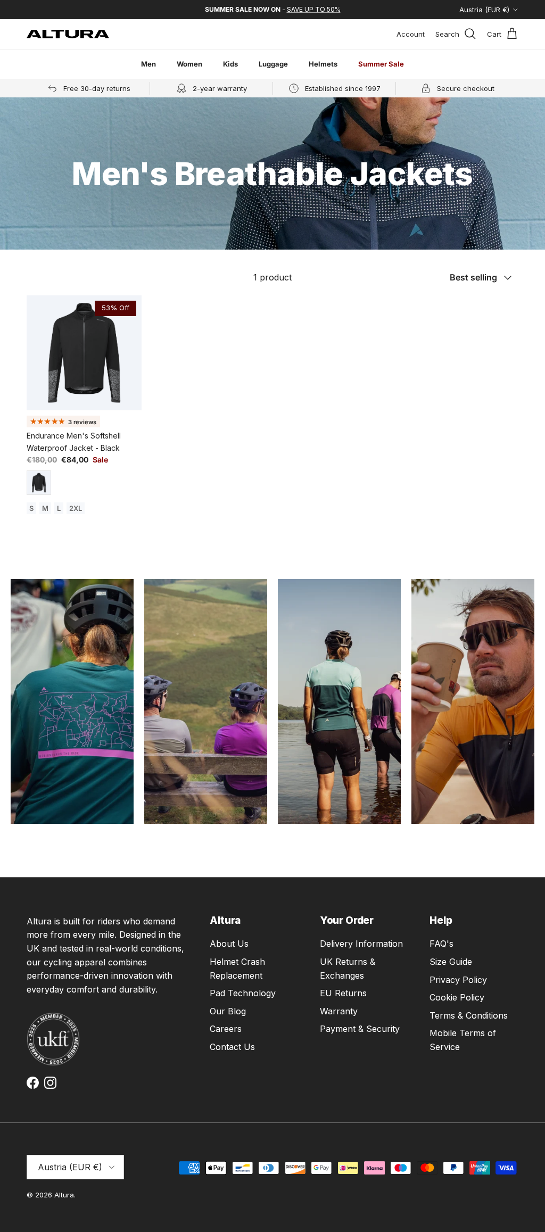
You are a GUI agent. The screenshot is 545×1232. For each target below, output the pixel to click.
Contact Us (232, 1046)
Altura (64, 1194)
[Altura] (68, 34)
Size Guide (451, 961)
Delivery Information (361, 943)
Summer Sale (381, 64)
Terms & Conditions (469, 1015)
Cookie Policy (457, 997)
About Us (229, 943)
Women (189, 64)
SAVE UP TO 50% (314, 9)
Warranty (339, 1011)
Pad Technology (243, 993)
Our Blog (228, 1011)
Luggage (273, 64)
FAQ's (441, 943)
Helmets (323, 64)
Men (148, 64)
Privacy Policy (458, 979)
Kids (230, 64)
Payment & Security (360, 1028)
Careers (226, 1028)
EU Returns (343, 993)
